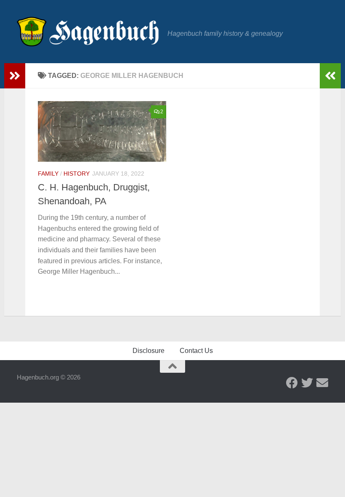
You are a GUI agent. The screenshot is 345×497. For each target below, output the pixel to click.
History (77, 173)
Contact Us (196, 350)
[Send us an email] (322, 383)
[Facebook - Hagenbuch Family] (292, 383)
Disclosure (149, 350)
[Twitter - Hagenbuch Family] (307, 383)
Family (48, 173)
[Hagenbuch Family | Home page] (88, 31)
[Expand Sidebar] (14, 75)
